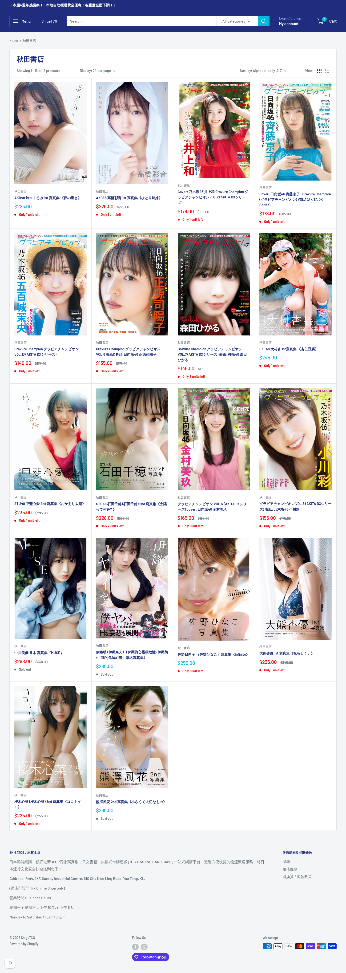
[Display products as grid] (319, 71)
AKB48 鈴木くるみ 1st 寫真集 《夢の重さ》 (47, 198)
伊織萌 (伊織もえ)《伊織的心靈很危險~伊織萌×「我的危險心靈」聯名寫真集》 (132, 654)
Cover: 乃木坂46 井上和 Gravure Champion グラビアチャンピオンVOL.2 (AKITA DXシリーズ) (213, 197)
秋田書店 (29, 41)
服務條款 (290, 869)
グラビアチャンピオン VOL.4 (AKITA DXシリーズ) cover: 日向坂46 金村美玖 (212, 506)
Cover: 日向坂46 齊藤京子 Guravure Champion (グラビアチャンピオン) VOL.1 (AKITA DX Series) (295, 199)
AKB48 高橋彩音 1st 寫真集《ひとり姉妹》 (129, 198)
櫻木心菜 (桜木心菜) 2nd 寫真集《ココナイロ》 (47, 804)
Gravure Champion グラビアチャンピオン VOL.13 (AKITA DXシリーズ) (46, 351)
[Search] (264, 21)
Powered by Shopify (24, 944)
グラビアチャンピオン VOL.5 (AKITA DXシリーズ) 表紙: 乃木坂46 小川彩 (295, 506)
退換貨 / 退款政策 (297, 876)
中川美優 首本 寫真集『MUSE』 (39, 652)
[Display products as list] (327, 71)
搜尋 (286, 861)
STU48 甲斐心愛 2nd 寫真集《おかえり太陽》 (50, 503)
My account (288, 23)
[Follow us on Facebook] (135, 946)
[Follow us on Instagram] (144, 946)
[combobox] (141, 21)
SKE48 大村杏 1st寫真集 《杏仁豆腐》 (288, 349)
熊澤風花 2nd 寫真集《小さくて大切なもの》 (131, 802)
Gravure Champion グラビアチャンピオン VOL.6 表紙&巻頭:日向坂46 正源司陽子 (128, 351)
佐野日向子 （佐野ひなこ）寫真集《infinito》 (213, 654)
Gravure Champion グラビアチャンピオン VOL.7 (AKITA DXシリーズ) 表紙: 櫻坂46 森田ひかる (212, 354)
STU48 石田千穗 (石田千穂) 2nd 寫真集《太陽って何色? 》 (131, 506)
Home (13, 41)
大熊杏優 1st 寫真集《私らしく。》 (286, 653)
